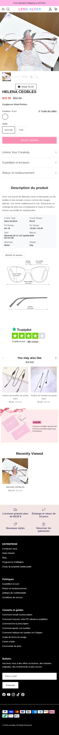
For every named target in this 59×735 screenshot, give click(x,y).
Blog (4, 557)
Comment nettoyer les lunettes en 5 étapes (22, 632)
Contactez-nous (9, 548)
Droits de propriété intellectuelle (16, 566)
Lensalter (12, 725)
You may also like (29, 357)
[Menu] (3, 9)
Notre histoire (8, 553)
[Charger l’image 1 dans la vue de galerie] (29, 41)
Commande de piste (11, 646)
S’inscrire (10, 685)
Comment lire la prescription (15, 623)
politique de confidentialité (14, 593)
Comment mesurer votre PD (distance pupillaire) (25, 619)
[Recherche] (9, 9)
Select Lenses (29, 140)
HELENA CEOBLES (15, 487)
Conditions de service (12, 597)
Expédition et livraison (15, 162)
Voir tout (29, 362)
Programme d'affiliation (13, 562)
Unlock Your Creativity (16, 152)
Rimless (23, 104)
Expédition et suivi (10, 584)
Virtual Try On (27, 87)
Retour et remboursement (18, 172)
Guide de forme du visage (14, 637)
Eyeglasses (7, 104)
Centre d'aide (8, 641)
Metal (16, 104)
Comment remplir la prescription (17, 614)
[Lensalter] (29, 9)
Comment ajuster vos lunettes (16, 628)
